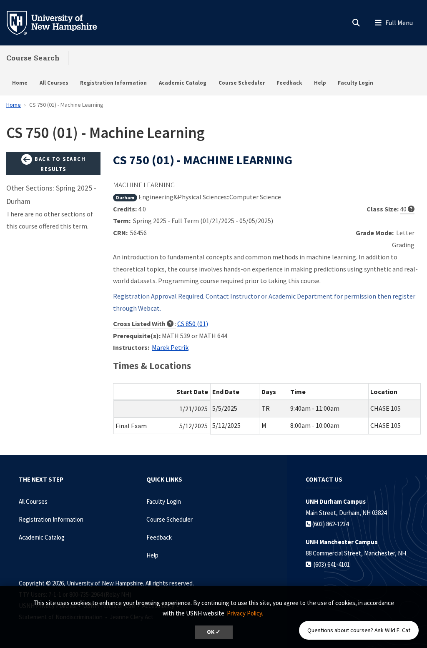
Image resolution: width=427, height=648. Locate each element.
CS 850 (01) (192, 323)
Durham (125, 197)
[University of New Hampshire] (58, 22)
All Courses (54, 82)
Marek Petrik (170, 347)
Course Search (33, 58)
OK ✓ (214, 631)
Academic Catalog (182, 82)
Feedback (289, 82)
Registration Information (113, 82)
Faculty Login (355, 82)
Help (320, 82)
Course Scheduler (242, 82)
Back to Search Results (59, 164)
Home (20, 82)
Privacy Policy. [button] (245, 613)
